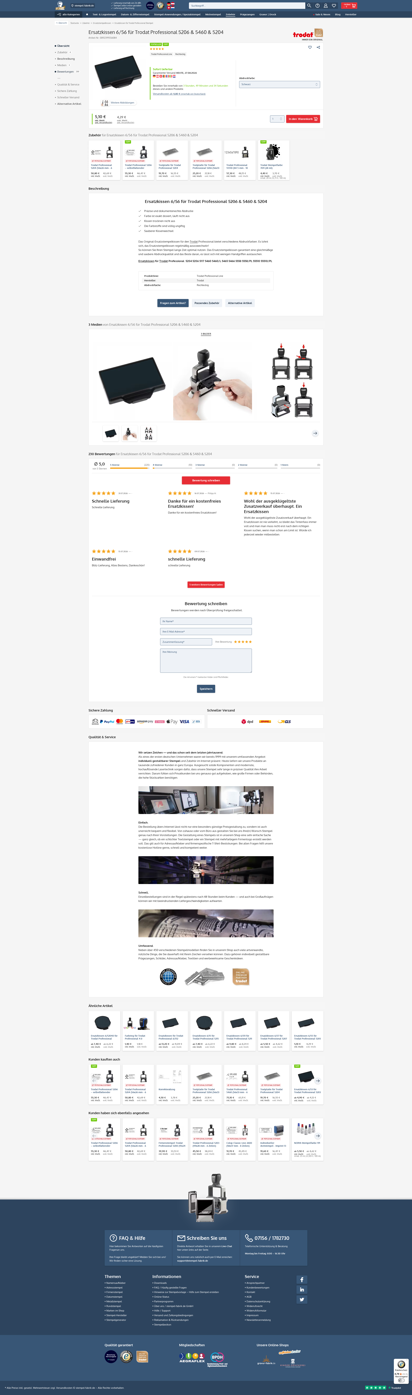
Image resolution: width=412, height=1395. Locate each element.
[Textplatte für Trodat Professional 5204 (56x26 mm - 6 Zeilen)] (170, 152)
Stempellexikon (162, 1324)
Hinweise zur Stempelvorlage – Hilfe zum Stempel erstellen (186, 1292)
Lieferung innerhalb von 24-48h (127, 3)
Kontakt (251, 1292)
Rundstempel (113, 1306)
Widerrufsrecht (254, 1306)
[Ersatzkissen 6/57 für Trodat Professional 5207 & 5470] (272, 1023)
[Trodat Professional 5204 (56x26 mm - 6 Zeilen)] (102, 152)
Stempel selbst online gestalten (127, 5)
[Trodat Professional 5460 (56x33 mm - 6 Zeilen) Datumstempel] (238, 1076)
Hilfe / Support (162, 1310)
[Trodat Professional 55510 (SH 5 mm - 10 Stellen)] (238, 152)
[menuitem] (126, 3)
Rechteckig (180, 54)
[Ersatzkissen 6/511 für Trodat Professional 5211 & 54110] (238, 1023)
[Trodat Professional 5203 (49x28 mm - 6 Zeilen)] (204, 1130)
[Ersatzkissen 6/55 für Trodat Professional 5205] (306, 1023)
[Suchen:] (247, 5)
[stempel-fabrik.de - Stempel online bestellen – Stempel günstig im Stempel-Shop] (60, 5)
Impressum (252, 1315)
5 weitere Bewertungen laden (206, 584)
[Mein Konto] (326, 5)
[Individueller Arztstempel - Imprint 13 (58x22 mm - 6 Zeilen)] (272, 1130)
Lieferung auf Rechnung (123, 8)
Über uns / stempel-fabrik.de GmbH (173, 1306)
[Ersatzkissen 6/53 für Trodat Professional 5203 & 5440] (306, 1076)
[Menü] (407, 1361)
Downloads (160, 1282)
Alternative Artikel (240, 303)
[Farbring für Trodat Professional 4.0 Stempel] (136, 1023)
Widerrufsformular (256, 1310)
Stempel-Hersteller (116, 1315)
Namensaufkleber (116, 1282)
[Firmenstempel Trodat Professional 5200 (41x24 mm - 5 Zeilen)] (170, 1130)
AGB (249, 1296)
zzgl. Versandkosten (103, 122)
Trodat (194, 241)
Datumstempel (114, 1296)
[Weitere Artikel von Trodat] (308, 35)
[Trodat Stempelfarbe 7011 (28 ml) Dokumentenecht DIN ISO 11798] (272, 152)
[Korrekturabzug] (170, 1076)
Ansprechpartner (256, 1282)
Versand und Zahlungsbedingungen (173, 1315)
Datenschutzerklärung (258, 1301)
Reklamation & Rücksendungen (171, 1319)
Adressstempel (114, 1287)
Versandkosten (64, 1387)
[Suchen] (309, 5)
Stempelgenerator (116, 1319)
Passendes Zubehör (207, 303)
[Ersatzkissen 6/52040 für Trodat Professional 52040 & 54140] (102, 1023)
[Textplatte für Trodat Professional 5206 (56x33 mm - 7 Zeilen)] (204, 152)
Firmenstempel (114, 1292)
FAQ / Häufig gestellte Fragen (170, 1287)
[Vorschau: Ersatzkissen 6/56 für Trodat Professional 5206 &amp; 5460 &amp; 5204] (111, 433)
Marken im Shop (115, 1310)
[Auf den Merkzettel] (310, 47)
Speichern (206, 688)
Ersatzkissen (146, 261)
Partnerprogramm (163, 1301)
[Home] (87, 14)
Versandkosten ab (179, 93)
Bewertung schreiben (206, 480)
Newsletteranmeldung (259, 1319)
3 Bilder (206, 333)
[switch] (401, 1380)
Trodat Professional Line (161, 54)
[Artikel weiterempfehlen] (318, 47)
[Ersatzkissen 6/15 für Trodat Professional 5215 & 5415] (204, 1023)
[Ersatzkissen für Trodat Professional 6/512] (170, 1023)
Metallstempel (114, 1301)
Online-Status (161, 1296)
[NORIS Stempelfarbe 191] (306, 1130)
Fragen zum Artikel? (173, 303)
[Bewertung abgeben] (157, 49)
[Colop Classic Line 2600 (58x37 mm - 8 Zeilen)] (238, 1130)
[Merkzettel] (334, 5)
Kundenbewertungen (258, 1287)
